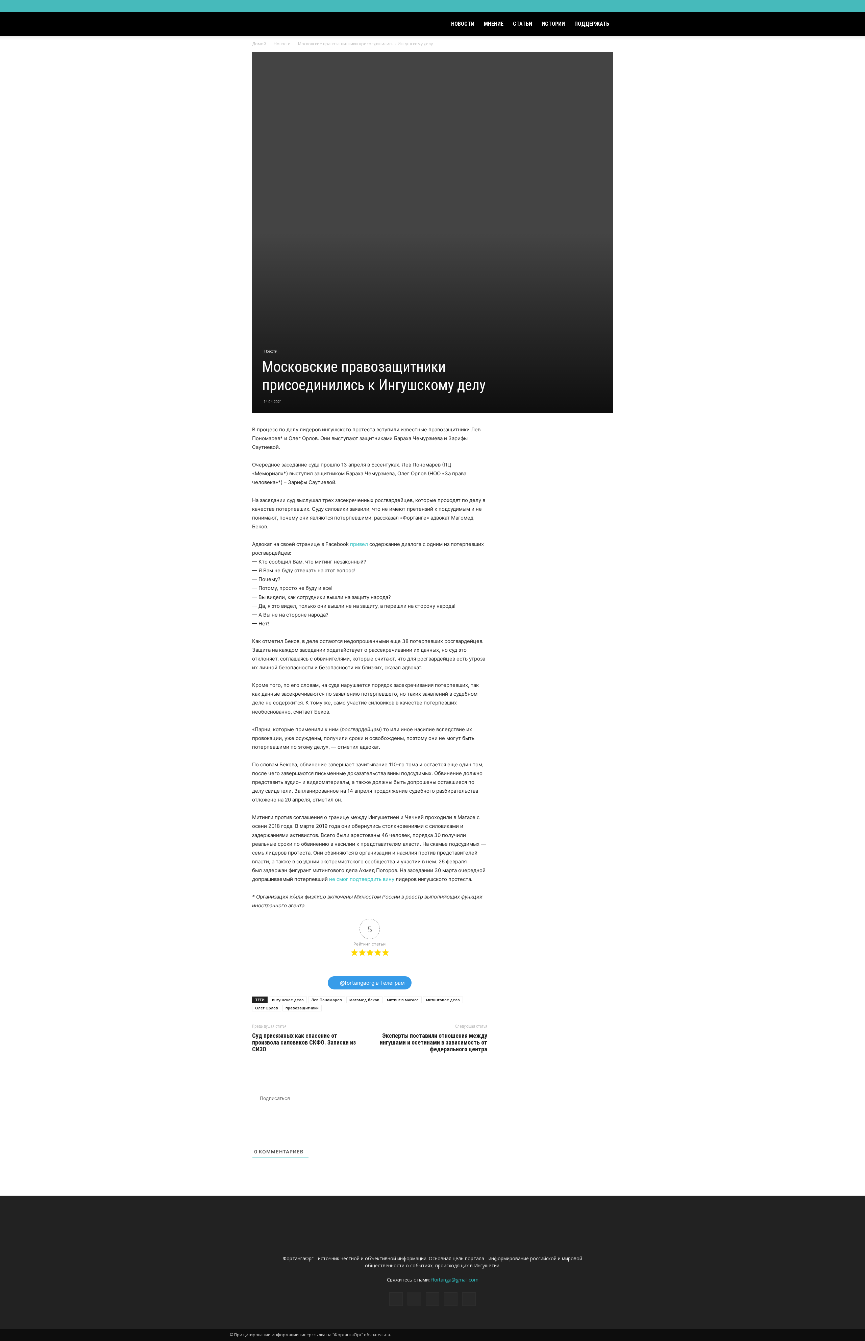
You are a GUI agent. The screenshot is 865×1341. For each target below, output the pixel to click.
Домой (259, 44)
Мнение (493, 24)
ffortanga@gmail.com (454, 1279)
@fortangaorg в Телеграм (372, 983)
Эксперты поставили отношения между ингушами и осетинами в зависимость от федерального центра (433, 1042)
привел (359, 544)
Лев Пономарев (326, 999)
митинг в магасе (403, 999)
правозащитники (302, 1007)
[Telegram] (608, 6)
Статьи (522, 24)
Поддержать (591, 24)
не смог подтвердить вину (361, 879)
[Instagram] (597, 6)
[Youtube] (630, 6)
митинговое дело (443, 999)
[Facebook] (585, 6)
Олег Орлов (266, 1007)
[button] (627, 24)
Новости (462, 24)
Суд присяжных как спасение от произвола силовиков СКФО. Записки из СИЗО (304, 1042)
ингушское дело (288, 999)
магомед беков (364, 999)
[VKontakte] (619, 6)
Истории (553, 24)
